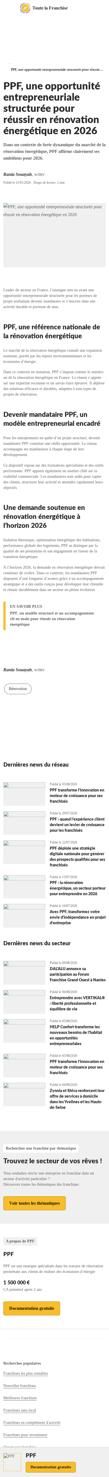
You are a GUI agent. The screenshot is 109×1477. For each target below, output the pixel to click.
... (9, 62)
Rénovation (18, 689)
